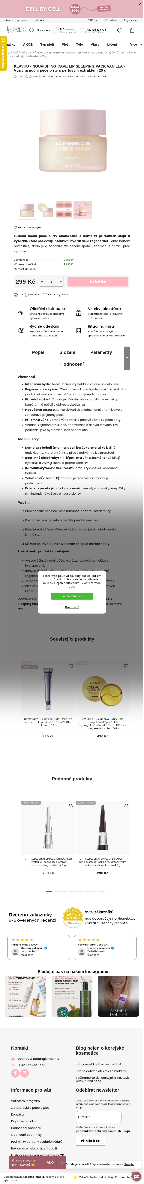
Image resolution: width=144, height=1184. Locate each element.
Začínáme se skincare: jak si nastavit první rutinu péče (102, 1079)
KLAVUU (102, 76)
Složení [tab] (67, 352)
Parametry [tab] (101, 352)
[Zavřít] (138, 1164)
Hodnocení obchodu (26, 1128)
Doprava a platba (24, 1121)
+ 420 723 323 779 (31, 1065)
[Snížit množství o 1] (42, 281)
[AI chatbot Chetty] (136, 1176)
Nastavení (72, 607)
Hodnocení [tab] (72, 364)
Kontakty (18, 1114)
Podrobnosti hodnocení (70, 76)
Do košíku (98, 281)
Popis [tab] (38, 352)
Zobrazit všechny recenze (106, 923)
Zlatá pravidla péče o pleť (30, 1108)
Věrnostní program (16, 20)
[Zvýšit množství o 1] (61, 281)
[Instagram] (24, 1073)
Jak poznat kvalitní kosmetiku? (98, 1064)
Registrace (130, 20)
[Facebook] (15, 1073)
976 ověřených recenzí (32, 920)
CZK (91, 20)
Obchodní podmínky (26, 1135)
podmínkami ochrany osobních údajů (103, 1131)
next (118, 690)
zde (71, 586)
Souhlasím (74, 596)
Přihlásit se (90, 1141)
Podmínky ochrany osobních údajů (36, 1142)
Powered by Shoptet (127, 1177)
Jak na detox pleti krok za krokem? (101, 1071)
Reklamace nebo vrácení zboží (34, 1148)
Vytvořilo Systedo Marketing (96, 1177)
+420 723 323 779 (95, 29)
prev (20, 690)
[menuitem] (9, 44)
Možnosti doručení (25, 269)
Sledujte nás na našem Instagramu (73, 971)
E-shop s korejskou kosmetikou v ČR (37, 1155)
